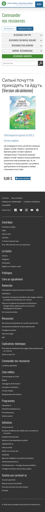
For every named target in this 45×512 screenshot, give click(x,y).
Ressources (7, 318)
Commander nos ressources (16, 361)
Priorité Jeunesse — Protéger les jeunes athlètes (19, 465)
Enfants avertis (7, 416)
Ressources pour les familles (12, 483)
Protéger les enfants (9, 330)
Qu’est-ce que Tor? (8, 354)
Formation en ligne (8, 227)
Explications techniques (14, 344)
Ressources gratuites (22, 56)
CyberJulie (5, 454)
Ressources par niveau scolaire (22, 40)
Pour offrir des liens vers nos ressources (16, 245)
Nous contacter (16, 198)
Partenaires (6, 263)
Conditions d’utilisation (32, 202)
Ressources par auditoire (22, 45)
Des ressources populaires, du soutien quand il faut (20, 323)
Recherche (7, 285)
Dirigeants (5, 259)
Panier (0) (9, 29)
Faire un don (6, 234)
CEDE (4, 230)
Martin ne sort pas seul (10, 451)
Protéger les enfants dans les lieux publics (16, 469)
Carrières (5, 237)
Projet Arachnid (7, 427)
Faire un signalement (12, 279)
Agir (3, 337)
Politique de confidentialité (11, 202)
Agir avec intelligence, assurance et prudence (18, 458)
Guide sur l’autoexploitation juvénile (15, 440)
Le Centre (5, 198)
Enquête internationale (10, 437)
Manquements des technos (11, 394)
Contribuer (7, 222)
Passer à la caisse (25, 29)
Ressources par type (22, 35)
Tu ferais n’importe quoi (10, 241)
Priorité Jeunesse (8, 412)
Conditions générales (9, 365)
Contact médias (7, 391)
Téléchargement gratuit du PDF (18, 135)
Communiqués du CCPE (10, 376)
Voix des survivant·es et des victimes (15, 487)
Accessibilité (6, 205)
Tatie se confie (7, 447)
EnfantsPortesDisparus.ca (11, 409)
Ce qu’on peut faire (8, 480)
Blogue (4, 380)
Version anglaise (11, 140)
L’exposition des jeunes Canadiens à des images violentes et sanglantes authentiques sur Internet (22, 298)
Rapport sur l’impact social (11, 266)
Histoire (5, 256)
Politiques (7, 273)
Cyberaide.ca (6, 405)
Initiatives (7, 422)
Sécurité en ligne (8, 334)
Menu (39, 4)
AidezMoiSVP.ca (7, 444)
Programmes (8, 401)
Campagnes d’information (11, 383)
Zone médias (8, 372)
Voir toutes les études (9, 312)
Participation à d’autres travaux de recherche (18, 290)
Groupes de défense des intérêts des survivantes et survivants (20, 432)
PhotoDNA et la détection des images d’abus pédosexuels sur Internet (22, 349)
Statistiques (6, 293)
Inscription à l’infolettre (10, 387)
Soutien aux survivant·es (14, 475)
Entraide (5, 490)
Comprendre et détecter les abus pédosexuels (18, 326)
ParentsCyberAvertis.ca (10, 462)
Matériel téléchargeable (22, 51)
